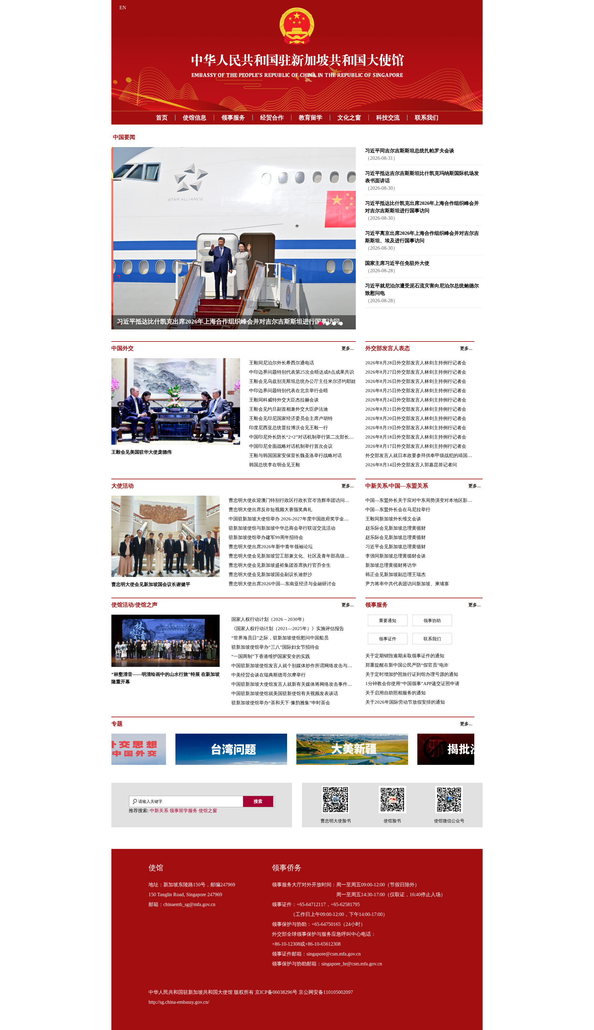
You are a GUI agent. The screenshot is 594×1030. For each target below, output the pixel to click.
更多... (348, 348)
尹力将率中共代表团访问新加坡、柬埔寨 (407, 583)
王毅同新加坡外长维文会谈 (393, 518)
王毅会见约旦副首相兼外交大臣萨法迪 (288, 409)
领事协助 (432, 620)
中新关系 (159, 810)
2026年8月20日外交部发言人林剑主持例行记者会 (415, 418)
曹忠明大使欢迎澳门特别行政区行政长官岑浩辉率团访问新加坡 (291, 500)
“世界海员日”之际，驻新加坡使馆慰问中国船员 (280, 637)
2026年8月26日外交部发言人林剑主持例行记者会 (415, 381)
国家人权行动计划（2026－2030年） (269, 619)
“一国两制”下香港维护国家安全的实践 (270, 656)
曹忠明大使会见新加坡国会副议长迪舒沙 (270, 574)
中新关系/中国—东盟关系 (396, 486)
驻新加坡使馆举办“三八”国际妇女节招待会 (275, 647)
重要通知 (387, 620)
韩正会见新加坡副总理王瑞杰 (395, 574)
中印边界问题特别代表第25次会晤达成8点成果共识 (301, 372)
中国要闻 (124, 137)
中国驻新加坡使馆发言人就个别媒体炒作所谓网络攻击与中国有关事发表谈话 (293, 665)
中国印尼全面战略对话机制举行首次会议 (291, 446)
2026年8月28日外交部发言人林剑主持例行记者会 (415, 362)
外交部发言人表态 (387, 348)
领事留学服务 (183, 810)
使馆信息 (194, 118)
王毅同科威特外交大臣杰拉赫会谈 (284, 399)
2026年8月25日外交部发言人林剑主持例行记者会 (415, 390)
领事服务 (233, 118)
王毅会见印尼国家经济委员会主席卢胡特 (291, 418)
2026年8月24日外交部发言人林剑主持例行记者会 (415, 399)
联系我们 (426, 118)
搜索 (258, 801)
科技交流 (388, 118)
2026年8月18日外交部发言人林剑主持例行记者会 (415, 436)
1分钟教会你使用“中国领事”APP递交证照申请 (412, 683)
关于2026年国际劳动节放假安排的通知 (405, 702)
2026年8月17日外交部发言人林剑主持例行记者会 (415, 446)
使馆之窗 (208, 810)
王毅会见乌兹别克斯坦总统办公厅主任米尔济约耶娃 (302, 381)
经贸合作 (272, 118)
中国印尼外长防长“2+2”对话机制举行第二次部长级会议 (303, 436)
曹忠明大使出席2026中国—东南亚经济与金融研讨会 (282, 583)
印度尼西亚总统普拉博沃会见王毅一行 (288, 427)
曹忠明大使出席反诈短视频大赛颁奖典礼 (270, 509)
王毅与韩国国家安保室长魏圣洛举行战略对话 (295, 455)
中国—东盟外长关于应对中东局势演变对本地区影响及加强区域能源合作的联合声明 (419, 500)
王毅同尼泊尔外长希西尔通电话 (281, 362)
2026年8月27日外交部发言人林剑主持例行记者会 (415, 372)
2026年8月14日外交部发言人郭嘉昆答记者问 (411, 464)
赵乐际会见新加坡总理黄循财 (395, 528)
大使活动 (122, 486)
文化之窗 (349, 118)
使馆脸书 (392, 821)
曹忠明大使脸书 (336, 821)
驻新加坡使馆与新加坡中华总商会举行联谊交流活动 (282, 528)
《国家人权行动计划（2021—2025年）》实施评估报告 (287, 628)
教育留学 (310, 118)
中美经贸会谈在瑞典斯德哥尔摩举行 (268, 674)
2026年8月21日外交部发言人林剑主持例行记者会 (415, 409)
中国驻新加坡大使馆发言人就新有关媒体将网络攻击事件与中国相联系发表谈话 (293, 684)
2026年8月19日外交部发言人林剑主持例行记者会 (415, 427)
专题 (117, 724)
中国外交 (122, 348)
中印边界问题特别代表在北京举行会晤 (288, 390)
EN (122, 7)
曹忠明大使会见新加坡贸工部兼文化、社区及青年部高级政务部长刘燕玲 (291, 555)
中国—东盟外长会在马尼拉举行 (397, 509)
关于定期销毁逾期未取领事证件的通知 (404, 655)
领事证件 (387, 639)
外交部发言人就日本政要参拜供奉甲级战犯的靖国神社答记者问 (419, 455)
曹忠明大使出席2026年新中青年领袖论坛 (271, 546)
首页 (162, 118)
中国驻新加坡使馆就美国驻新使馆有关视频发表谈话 (284, 693)
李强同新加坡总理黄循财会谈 (395, 555)
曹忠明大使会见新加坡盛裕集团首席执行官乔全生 (280, 565)
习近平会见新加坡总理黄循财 (395, 546)
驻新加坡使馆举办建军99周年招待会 (266, 537)
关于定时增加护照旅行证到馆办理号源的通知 (411, 674)
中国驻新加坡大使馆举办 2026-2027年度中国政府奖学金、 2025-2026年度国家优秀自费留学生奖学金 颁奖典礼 (291, 518)
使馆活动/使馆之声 (134, 605)
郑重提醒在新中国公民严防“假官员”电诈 (407, 665)
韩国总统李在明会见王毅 (274, 464)
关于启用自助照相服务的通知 (395, 692)
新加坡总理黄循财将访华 (390, 565)
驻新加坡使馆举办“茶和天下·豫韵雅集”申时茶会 (280, 702)
